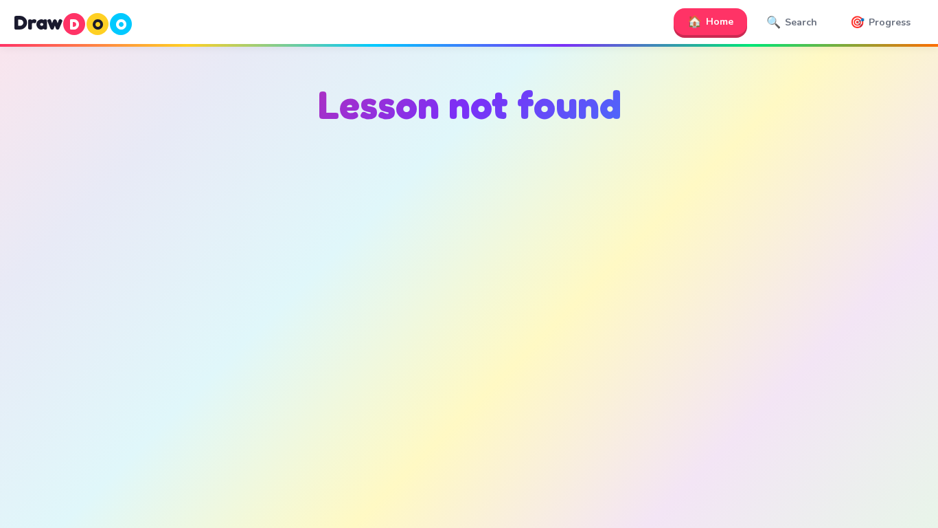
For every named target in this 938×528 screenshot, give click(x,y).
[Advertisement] (469, 275)
